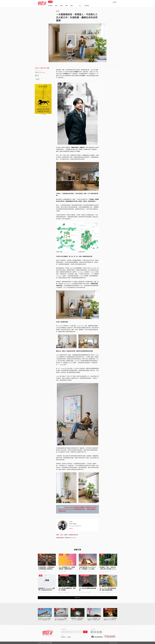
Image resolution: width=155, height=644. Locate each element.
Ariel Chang (42, 72)
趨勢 (56, 5)
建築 (42, 68)
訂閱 (51, 1)
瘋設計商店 (73, 534)
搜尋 (115, 2)
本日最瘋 (50, 5)
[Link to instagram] (101, 632)
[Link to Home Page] (42, 3)
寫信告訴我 (63, 637)
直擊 (66, 5)
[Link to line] (95, 632)
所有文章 (71, 528)
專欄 (61, 5)
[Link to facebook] (92, 632)
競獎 (71, 5)
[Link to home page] (47, 633)
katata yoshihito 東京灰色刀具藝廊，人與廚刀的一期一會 (80, 507)
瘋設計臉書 (61, 537)
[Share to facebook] (36, 75)
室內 (45, 68)
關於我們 (87, 5)
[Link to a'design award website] (109, 636)
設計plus (37, 68)
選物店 (80, 5)
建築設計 (37, 79)
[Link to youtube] (98, 632)
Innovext (115, 642)
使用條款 (69, 637)
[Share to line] (38, 75)
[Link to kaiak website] (96, 636)
